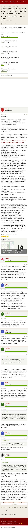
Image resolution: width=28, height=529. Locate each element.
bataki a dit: (4, 356)
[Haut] (20, 524)
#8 (26, 409)
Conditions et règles (12, 521)
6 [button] (3, 36)
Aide (14, 523)
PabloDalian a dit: (5, 440)
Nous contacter (4, 521)
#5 (26, 336)
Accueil (16, 523)
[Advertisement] (14, 93)
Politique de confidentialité (6, 523)
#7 (26, 388)
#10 (26, 459)
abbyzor (3, 20)
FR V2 (2, 519)
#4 (26, 319)
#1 (26, 114)
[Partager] (25, 114)
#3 (26, 290)
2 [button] (3, 70)
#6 (26, 354)
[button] (2, 2)
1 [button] (3, 64)
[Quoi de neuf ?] (23, 2)
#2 (26, 264)
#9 (26, 438)
